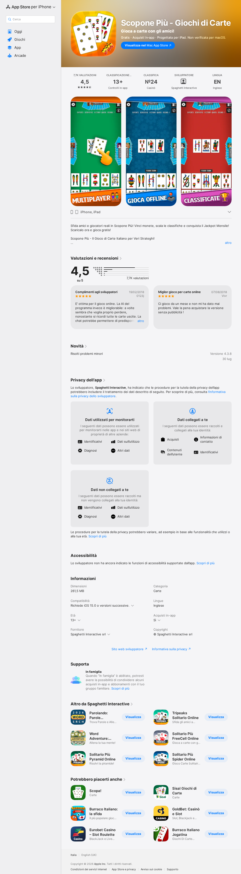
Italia (73, 855)
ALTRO (140, 321)
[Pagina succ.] (236, 81)
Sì (154, 620)
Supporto (172, 869)
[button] (30, 31)
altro (228, 243)
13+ (73, 620)
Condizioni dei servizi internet (89, 869)
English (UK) (88, 855)
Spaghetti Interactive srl (88, 634)
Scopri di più (97, 536)
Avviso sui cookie (151, 869)
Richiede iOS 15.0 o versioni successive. (100, 605)
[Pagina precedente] (66, 81)
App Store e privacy (124, 869)
